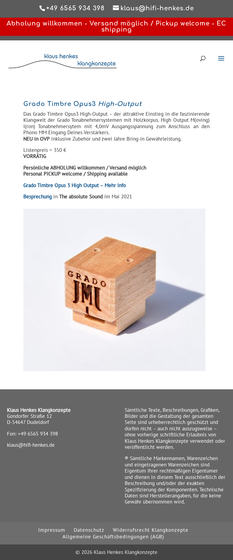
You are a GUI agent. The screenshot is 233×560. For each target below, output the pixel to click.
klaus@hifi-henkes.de (31, 445)
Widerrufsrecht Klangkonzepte (150, 530)
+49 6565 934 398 (38, 433)
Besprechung (38, 196)
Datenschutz (89, 530)
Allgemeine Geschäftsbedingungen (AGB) (113, 536)
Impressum (51, 530)
